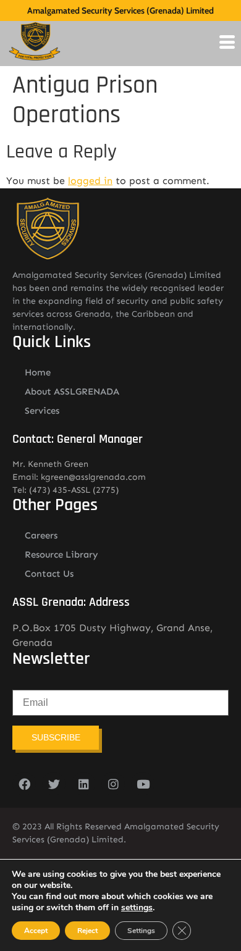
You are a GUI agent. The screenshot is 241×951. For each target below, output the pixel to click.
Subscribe (56, 737)
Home (38, 372)
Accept (36, 931)
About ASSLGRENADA (72, 391)
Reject (87, 931)
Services (42, 410)
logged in (90, 180)
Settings (141, 931)
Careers (41, 535)
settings (137, 907)
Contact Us (49, 573)
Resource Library (61, 554)
